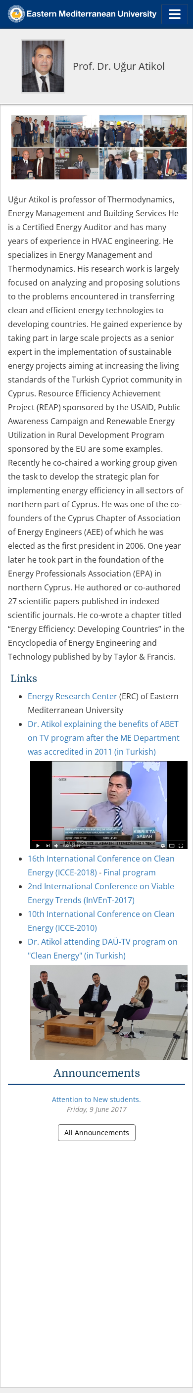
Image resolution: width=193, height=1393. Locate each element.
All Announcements (96, 1132)
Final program (129, 872)
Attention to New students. (96, 1099)
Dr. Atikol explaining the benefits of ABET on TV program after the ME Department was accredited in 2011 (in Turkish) (104, 738)
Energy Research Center (72, 696)
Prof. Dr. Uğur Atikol (119, 66)
